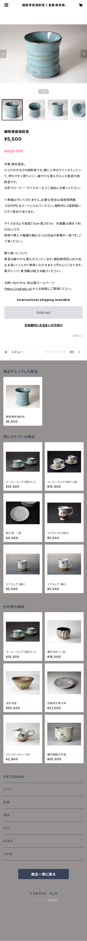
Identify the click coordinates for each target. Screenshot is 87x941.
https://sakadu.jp (18, 289)
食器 (6, 802)
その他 (7, 854)
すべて (7, 789)
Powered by (39, 900)
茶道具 (8, 841)
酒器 (6, 815)
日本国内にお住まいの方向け (43, 325)
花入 (6, 828)
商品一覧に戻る (43, 874)
